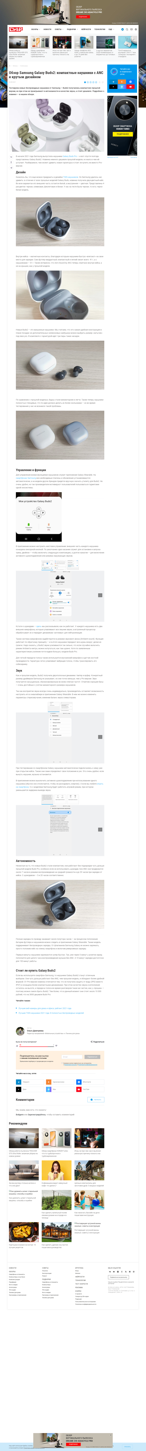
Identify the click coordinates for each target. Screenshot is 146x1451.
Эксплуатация (46, 1273)
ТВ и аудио (12, 1290)
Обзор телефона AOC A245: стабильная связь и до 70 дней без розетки (83, 53)
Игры (77, 1271)
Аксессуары (13, 1287)
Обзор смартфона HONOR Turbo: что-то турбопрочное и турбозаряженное (39, 53)
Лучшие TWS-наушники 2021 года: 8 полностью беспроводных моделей (51, 1013)
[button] (100, 595)
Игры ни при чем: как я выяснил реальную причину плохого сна (62, 52)
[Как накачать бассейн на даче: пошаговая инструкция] (89, 1200)
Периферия (12, 1282)
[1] (17, 1046)
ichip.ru (78, 1291)
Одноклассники (58, 1082)
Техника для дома (15, 1292)
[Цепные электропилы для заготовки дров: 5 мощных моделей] (89, 1170)
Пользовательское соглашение (85, 1301)
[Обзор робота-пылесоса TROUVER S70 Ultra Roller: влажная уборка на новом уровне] (24, 1138)
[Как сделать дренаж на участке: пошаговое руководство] (57, 1232)
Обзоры (34, 29)
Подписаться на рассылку (118, 1277)
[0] (56, 1046)
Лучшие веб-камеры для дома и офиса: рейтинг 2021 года (44, 1008)
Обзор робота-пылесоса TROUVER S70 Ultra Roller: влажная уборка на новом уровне (18, 54)
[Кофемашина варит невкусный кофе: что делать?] (57, 1170)
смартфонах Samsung (26, 478)
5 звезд (96, 82)
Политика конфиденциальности (85, 1304)
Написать (97, 1100)
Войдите (20, 1114)
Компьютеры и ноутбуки (17, 1277)
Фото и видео (13, 1284)
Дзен (24, 1089)
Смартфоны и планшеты (17, 1274)
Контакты (134, 157)
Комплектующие (14, 1279)
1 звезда (85, 82)
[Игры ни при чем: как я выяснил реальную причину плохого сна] (89, 1138)
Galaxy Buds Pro (69, 156)
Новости (47, 29)
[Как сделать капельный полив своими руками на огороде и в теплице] (57, 1200)
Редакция (78, 1299)
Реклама (79, 1287)
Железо (77, 1273)
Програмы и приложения (50, 1295)
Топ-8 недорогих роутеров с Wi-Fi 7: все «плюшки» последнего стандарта (127, 53)
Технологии (99, 29)
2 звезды (88, 82)
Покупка (45, 1271)
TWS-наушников (70, 177)
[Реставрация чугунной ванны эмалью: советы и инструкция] (89, 1224)
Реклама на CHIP (112, 157)
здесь (39, 626)
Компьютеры (46, 1284)
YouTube (86, 1089)
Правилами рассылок (70, 1064)
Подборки (71, 29)
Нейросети (86, 29)
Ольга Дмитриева (35, 1031)
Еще (110, 29)
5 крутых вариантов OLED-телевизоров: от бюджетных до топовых (105, 52)
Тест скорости (81, 1284)
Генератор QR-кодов (82, 1296)
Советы (58, 29)
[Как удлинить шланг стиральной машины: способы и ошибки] (24, 1192)
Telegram (26, 1082)
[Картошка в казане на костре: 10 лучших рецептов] (24, 1232)
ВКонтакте (87, 1082)
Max (54, 1089)
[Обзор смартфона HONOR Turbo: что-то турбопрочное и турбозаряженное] (57, 1138)
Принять (127, 1447)
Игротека (79, 1268)
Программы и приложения (17, 1295)
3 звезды (90, 82)
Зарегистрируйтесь (37, 1114)
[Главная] (9, 66)
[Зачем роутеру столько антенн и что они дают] (24, 1170)
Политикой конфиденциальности (87, 1064)
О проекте (78, 1294)
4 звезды (93, 82)
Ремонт (44, 1276)
